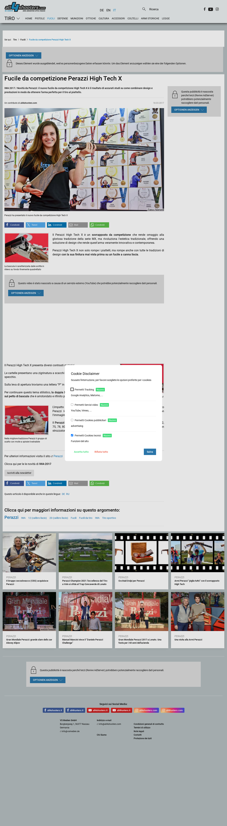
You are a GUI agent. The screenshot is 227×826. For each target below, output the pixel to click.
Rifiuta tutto (101, 451)
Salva (150, 451)
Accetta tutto (81, 451)
